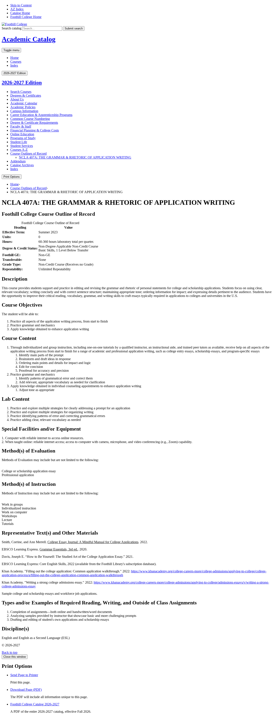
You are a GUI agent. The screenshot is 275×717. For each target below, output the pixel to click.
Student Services (21, 146)
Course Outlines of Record (28, 153)
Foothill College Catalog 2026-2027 (34, 704)
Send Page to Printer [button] (24, 675)
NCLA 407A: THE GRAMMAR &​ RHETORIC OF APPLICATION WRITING (75, 157)
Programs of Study (23, 138)
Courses (15, 61)
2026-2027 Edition (22, 82)
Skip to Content (21, 5)
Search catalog (11, 28)
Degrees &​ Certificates (25, 95)
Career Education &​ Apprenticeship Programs (41, 115)
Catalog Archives (22, 165)
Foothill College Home (25, 17)
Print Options (11, 176)
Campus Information (24, 111)
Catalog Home (20, 13)
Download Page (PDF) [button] (26, 689)
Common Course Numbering (30, 119)
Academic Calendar (23, 103)
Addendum (18, 161)
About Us (17, 99)
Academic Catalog (28, 39)
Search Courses (20, 91)
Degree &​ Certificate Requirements (34, 122)
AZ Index (17, 9)
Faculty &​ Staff (20, 126)
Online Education (22, 134)
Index (14, 65)
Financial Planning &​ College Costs (34, 130)
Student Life (18, 142)
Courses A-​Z (19, 149)
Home (14, 58)
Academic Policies (22, 107)
